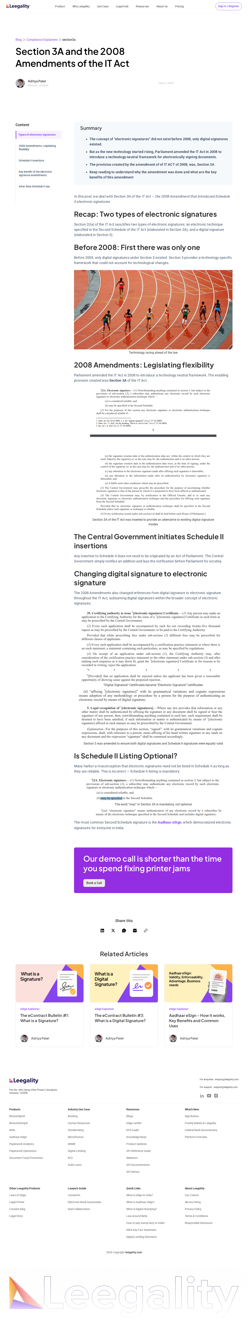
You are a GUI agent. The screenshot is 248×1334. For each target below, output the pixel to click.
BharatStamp (18, 1123)
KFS (70, 1157)
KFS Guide (132, 1130)
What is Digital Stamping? (141, 1209)
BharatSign (17, 1116)
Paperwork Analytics (21, 1143)
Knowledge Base (136, 1137)
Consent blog (17, 1209)
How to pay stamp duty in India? (145, 1222)
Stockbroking (76, 1130)
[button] (228, 6)
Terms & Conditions (196, 1216)
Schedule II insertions (31, 160)
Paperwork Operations (22, 1150)
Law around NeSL (137, 1216)
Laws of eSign (17, 1195)
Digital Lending (77, 1150)
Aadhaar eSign (18, 1137)
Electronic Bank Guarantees (84, 1202)
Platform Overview (196, 1137)
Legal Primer (16, 1202)
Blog (19, 40)
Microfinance (76, 1137)
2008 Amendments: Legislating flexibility (37, 147)
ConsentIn (74, 1195)
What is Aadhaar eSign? (140, 1202)
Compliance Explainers (42, 40)
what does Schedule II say (34, 186)
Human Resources (79, 1123)
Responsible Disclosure (198, 1222)
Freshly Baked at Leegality (200, 1123)
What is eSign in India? (139, 1195)
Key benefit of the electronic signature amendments (35, 173)
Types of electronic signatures (37, 134)
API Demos (133, 1171)
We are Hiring (193, 1202)
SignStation (192, 1116)
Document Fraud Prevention (26, 1157)
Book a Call (94, 883)
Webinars (132, 1157)
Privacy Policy (193, 1209)
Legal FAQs (16, 1216)
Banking (73, 1116)
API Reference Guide (138, 1150)
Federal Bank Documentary (201, 1130)
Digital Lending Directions (141, 1236)
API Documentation (138, 1164)
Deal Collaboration (79, 1209)
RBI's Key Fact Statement (141, 1229)
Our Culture (192, 1195)
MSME (72, 1143)
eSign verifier (134, 1123)
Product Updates (136, 1143)
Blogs (129, 1116)
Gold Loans (75, 1164)
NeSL (12, 1130)
